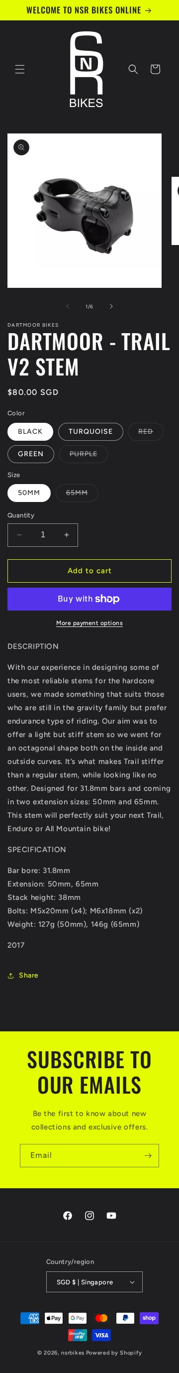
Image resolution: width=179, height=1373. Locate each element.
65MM (82, 495)
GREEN (31, 454)
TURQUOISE (91, 431)
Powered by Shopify (114, 1353)
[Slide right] (111, 306)
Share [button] (29, 975)
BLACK (30, 431)
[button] (20, 69)
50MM (29, 493)
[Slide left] (68, 306)
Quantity (20, 515)
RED (151, 434)
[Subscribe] (148, 1155)
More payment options (89, 623)
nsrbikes (73, 1353)
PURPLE (89, 456)
